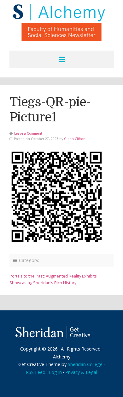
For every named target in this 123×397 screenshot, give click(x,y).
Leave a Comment (28, 133)
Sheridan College (85, 364)
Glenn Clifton (74, 139)
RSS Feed (35, 372)
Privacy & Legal (81, 372)
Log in (55, 372)
